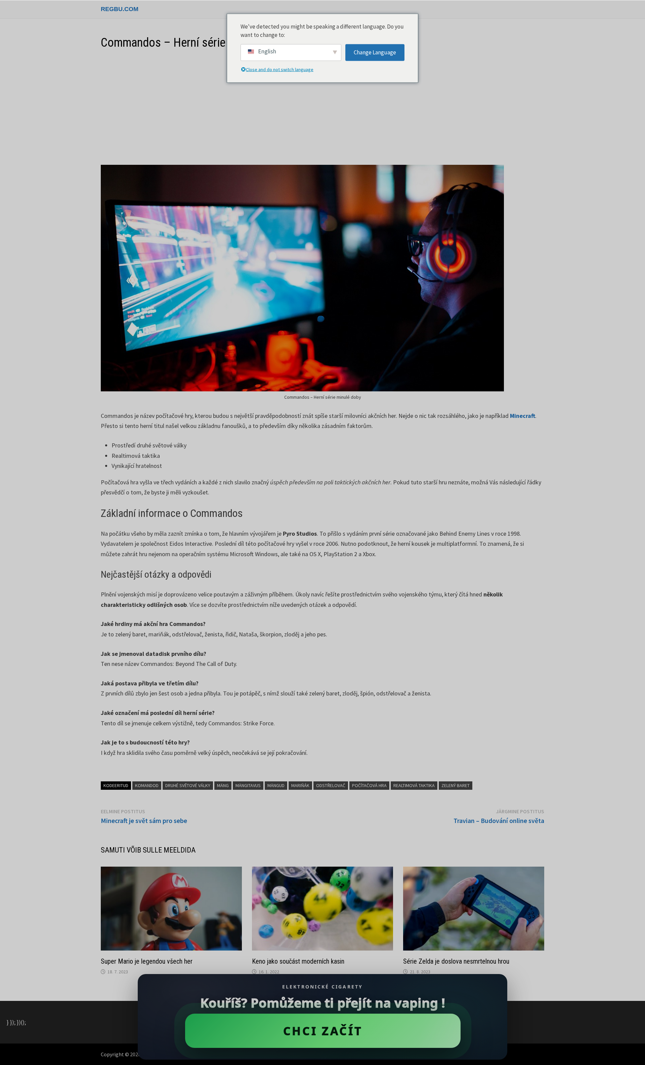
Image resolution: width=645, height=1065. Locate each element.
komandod (147, 785)
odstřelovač (330, 785)
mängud (276, 785)
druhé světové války (187, 785)
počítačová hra (369, 785)
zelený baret (455, 785)
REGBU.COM (119, 9)
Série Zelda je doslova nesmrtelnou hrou (456, 961)
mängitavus (248, 785)
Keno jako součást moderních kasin (298, 961)
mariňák (300, 785)
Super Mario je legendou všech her (146, 961)
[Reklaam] (322, 108)
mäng (223, 785)
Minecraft (522, 416)
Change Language (375, 52)
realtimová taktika (414, 785)
